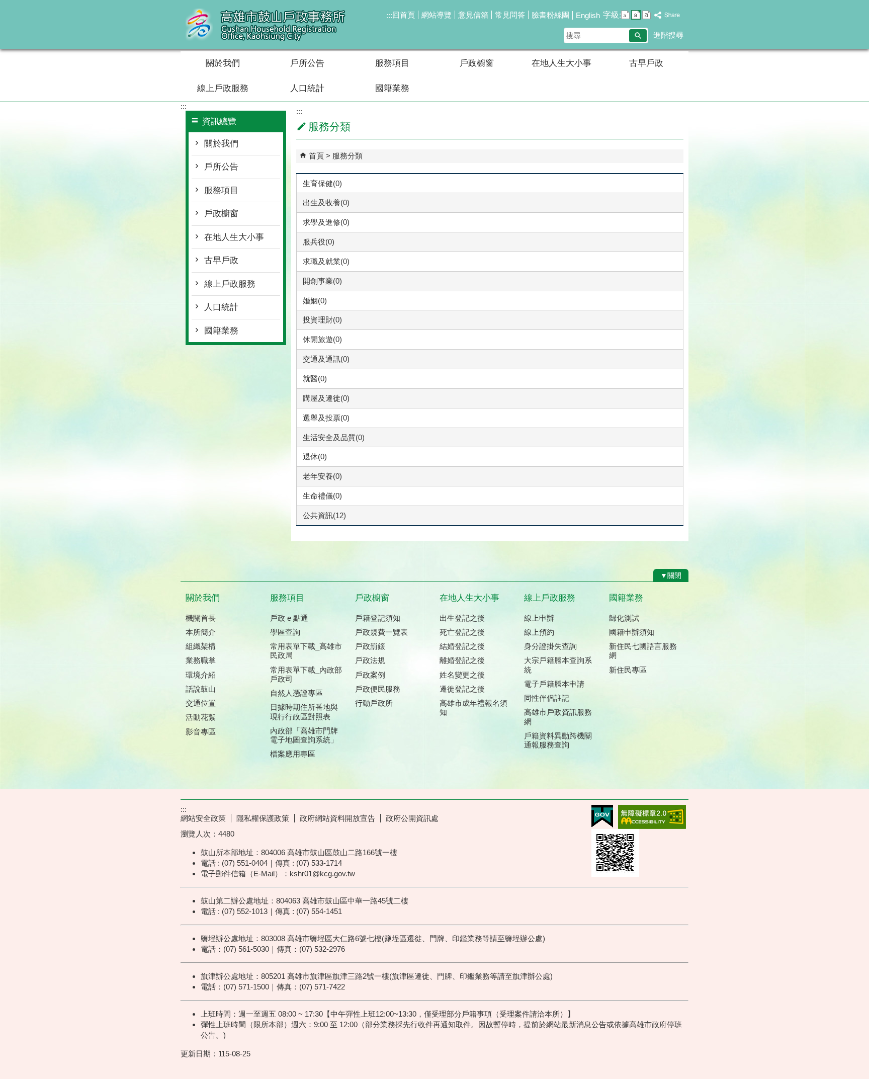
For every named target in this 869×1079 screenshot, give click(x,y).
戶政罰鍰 (370, 646)
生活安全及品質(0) (334, 437)
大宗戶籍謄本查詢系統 (558, 665)
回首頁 (403, 15)
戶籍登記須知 (377, 618)
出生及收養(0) (326, 202)
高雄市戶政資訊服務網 (558, 716)
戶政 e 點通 (289, 618)
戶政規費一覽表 (381, 632)
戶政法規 (370, 660)
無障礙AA (652, 817)
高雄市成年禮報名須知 (473, 707)
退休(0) (315, 456)
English (588, 15)
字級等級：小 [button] (625, 15)
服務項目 (392, 63)
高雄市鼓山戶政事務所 (266, 24)
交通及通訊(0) (326, 359)
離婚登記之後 (462, 660)
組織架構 (201, 646)
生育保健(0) (322, 183)
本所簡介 (201, 632)
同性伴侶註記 (546, 698)
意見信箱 (473, 15)
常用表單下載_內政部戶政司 (306, 674)
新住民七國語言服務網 (643, 650)
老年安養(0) (322, 476)
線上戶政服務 (222, 88)
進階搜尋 (668, 35)
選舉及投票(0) (326, 417)
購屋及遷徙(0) (326, 398)
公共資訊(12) (324, 515)
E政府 (602, 816)
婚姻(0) (315, 300)
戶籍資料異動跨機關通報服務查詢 (558, 740)
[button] (638, 35)
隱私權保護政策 (262, 818)
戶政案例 (370, 675)
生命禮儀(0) (322, 495)
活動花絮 (201, 717)
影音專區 (201, 731)
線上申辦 (539, 618)
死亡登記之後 (462, 632)
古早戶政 (646, 63)
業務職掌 (201, 660)
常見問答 (510, 15)
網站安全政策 (203, 818)
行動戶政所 (374, 703)
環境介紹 (201, 675)
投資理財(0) (322, 319)
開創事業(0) (322, 281)
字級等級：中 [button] (636, 15)
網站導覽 (436, 15)
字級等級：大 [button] (646, 15)
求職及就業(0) (326, 261)
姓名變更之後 (462, 675)
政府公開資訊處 (412, 818)
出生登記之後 (462, 618)
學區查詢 (285, 632)
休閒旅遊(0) (322, 339)
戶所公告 (307, 63)
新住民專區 (628, 670)
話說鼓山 (201, 689)
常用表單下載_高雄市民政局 (306, 650)
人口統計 (307, 88)
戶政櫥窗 (477, 63)
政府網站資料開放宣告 (337, 818)
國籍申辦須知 (631, 632)
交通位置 (201, 703)
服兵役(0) (318, 241)
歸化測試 (624, 618)
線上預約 (539, 632)
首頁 (316, 155)
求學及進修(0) (326, 222)
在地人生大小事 (561, 63)
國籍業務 (392, 88)
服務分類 (347, 155)
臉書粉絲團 (550, 15)
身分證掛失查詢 (550, 646)
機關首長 (201, 618)
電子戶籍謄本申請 (554, 684)
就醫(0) (315, 378)
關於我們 (223, 63)
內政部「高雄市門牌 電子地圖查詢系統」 (304, 735)
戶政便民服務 (377, 689)
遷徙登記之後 (462, 689)
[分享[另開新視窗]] (667, 15)
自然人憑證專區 (296, 693)
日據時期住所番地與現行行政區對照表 (304, 711)
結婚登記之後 (462, 646)
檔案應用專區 (292, 754)
